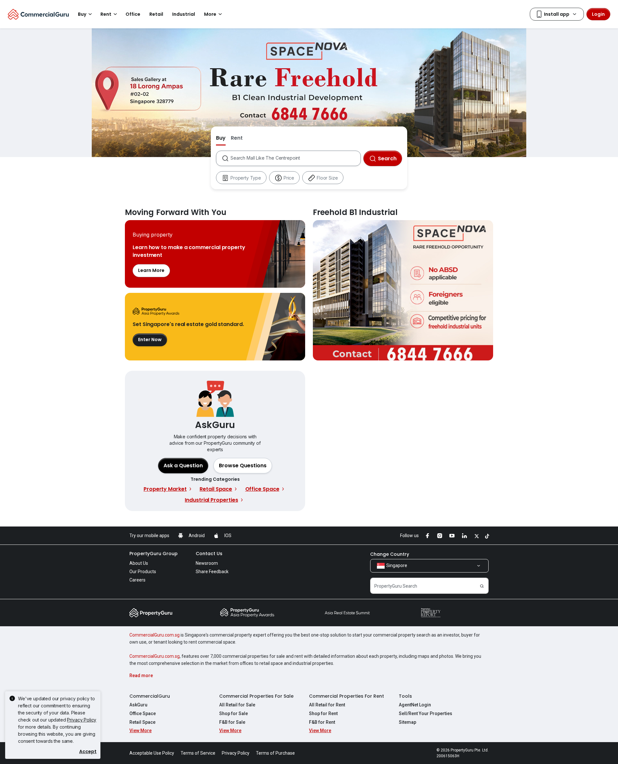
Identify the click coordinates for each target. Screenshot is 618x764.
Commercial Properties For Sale (256, 696)
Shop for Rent (323, 713)
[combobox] (295, 158)
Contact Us (209, 553)
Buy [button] (82, 14)
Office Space (142, 713)
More (210, 14)
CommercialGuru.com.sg (154, 635)
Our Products (142, 571)
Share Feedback (212, 571)
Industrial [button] (183, 14)
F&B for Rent (322, 722)
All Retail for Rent (327, 704)
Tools (405, 696)
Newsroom (207, 563)
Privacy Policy (81, 719)
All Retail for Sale (237, 704)
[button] (242, 465)
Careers (137, 579)
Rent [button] (105, 14)
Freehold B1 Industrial (403, 290)
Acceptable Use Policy (151, 753)
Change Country (389, 554)
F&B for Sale (232, 722)
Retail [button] (156, 14)
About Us (138, 563)
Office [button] (133, 14)
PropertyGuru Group (153, 553)
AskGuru (138, 704)
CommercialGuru (149, 696)
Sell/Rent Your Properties (425, 713)
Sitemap (407, 722)
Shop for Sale (233, 713)
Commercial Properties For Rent (346, 696)
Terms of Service (198, 753)
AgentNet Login (415, 704)
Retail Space (142, 722)
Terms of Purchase (275, 753)
